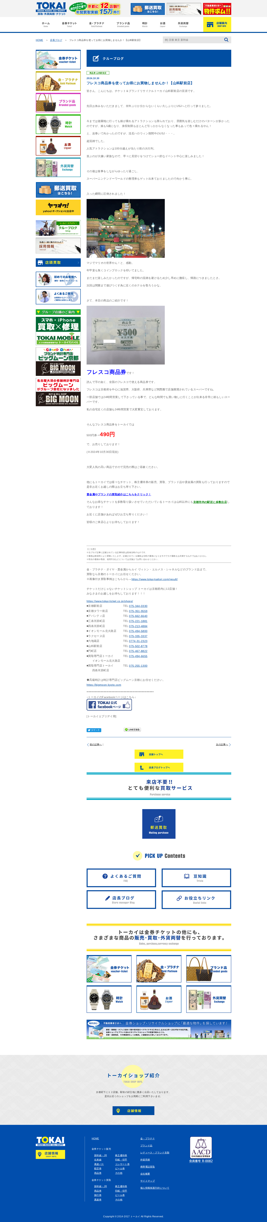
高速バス (99, 1164)
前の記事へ (96, 744)
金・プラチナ (147, 1138)
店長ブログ (56, 40)
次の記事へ (222, 744)
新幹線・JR (100, 1155)
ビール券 (120, 1168)
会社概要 (145, 1173)
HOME (39, 40)
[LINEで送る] (132, 730)
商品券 (93, 73)
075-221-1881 (138, 621)
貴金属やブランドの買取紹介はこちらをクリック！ (119, 494)
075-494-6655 (138, 656)
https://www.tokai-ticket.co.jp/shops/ (110, 601)
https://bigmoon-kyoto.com (104, 684)
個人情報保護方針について (154, 1188)
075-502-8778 (138, 646)
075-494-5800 (138, 631)
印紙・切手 (121, 1159)
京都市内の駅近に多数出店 (210, 502)
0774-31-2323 (138, 641)
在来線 (97, 1159)
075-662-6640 (138, 616)
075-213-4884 (138, 626)
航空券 (97, 1168)
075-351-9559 (138, 611)
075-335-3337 (138, 636)
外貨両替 (145, 1159)
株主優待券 (121, 1155)
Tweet (94, 730)
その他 (118, 1173)
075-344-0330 (138, 606)
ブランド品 (146, 1145)
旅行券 (97, 1195)
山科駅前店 (101, 73)
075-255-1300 (138, 665)
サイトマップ (147, 1180)
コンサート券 (122, 1164)
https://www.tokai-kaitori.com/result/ (155, 579)
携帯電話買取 (147, 1166)
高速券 (97, 1199)
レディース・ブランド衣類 (154, 1152)
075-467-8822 (138, 651)
